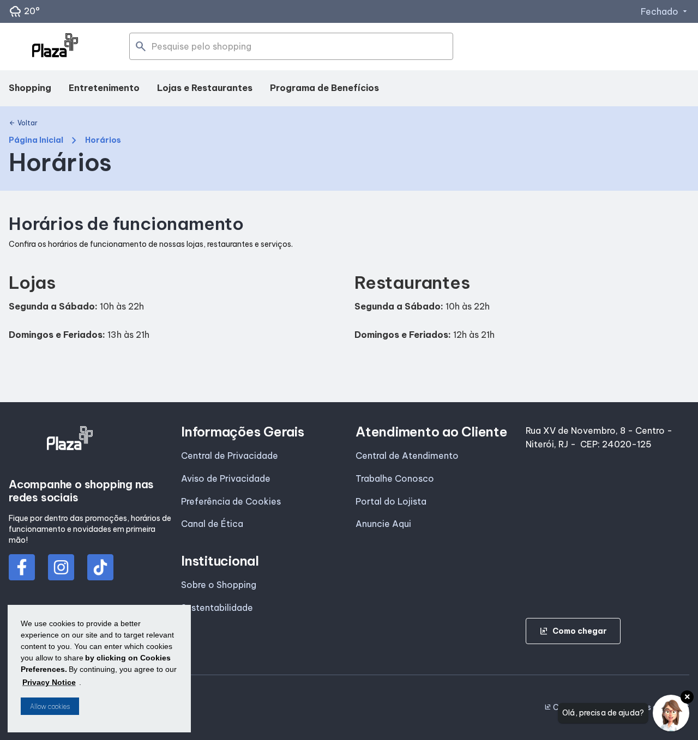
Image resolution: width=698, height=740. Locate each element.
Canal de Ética (212, 523)
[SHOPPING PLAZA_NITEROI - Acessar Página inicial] (55, 46)
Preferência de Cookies (231, 501)
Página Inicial (36, 140)
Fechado (665, 11)
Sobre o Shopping (218, 584)
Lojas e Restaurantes (204, 87)
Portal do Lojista (391, 501)
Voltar (23, 123)
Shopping (30, 87)
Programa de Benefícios (324, 87)
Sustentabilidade (217, 607)
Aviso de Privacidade (225, 478)
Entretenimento (104, 87)
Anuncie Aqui (383, 523)
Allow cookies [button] (50, 706)
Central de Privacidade (229, 455)
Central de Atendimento (407, 455)
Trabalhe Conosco (395, 478)
